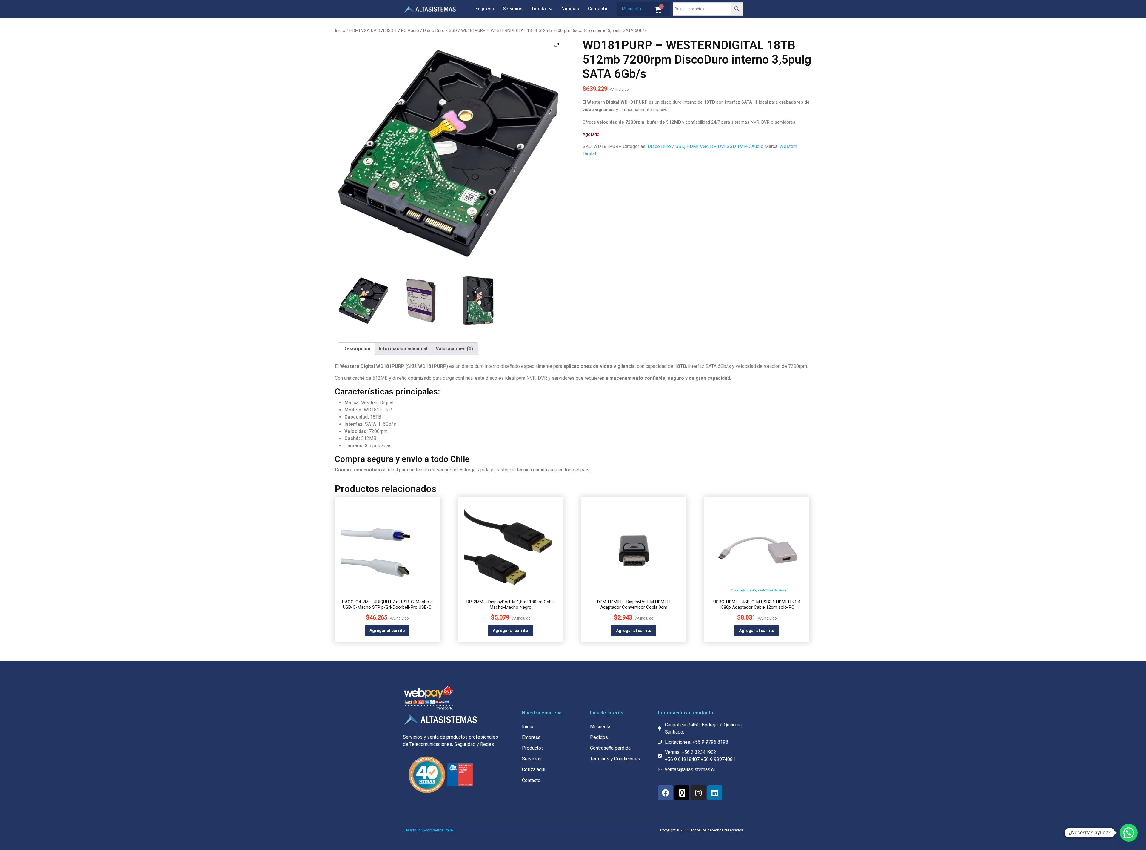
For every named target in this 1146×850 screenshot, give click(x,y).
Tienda (538, 8)
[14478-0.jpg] (363, 300)
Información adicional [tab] (403, 348)
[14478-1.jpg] (420, 300)
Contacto (597, 8)
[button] (1129, 833)
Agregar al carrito (387, 630)
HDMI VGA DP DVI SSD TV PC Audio (384, 30)
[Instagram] (698, 792)
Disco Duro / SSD (440, 30)
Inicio (340, 30)
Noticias (570, 8)
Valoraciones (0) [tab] (454, 348)
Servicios (512, 8)
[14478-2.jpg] (477, 300)
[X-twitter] (681, 792)
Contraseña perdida (610, 748)
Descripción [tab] (356, 348)
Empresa (484, 8)
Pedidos (599, 737)
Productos (533, 748)
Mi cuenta (631, 8)
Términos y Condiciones (615, 759)
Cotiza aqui (533, 769)
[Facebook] (665, 792)
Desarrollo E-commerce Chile (428, 830)
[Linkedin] (714, 792)
